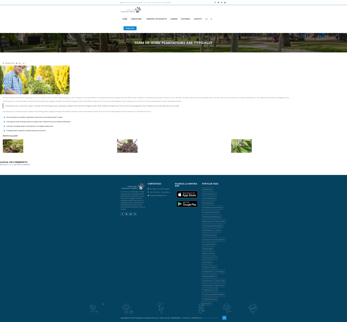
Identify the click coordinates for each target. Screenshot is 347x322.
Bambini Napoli (207, 249)
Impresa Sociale (220, 281)
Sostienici (185, 19)
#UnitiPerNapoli (208, 230)
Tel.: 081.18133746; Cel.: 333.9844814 (158, 2)
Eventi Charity (207, 262)
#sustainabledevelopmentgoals (212, 226)
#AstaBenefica (207, 189)
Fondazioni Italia (208, 271)
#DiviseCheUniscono (209, 194)
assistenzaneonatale (209, 235)
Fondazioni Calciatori (209, 267)
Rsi (216, 290)
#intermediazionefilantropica (212, 217)
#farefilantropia (208, 203)
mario (19, 63)
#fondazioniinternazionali (211, 212)
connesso (11, 164)
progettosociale (208, 290)
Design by (207, 318)
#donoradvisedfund (209, 198)
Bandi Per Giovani (208, 253)
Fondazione (136, 19)
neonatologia (207, 285)
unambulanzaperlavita (210, 299)
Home (124, 19)
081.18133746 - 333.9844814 (160, 192)
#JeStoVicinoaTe (208, 221)
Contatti (198, 19)
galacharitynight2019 (209, 276)
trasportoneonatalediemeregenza (213, 294)
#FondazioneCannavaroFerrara (212, 207)
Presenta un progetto (156, 19)
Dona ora (130, 28)
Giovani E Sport (207, 281)
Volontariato (207, 303)
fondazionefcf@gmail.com (158, 195)
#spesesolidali (220, 221)
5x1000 (217, 230)
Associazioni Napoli (209, 244)
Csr (215, 258)
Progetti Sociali (218, 285)
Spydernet (214, 318)
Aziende (173, 19)
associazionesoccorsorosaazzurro (213, 239)
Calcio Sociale (207, 258)
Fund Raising (220, 271)
